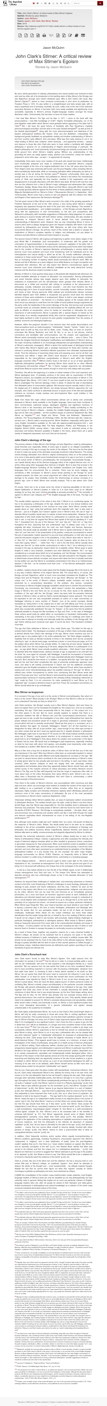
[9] (46, 365)
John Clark (36, 21)
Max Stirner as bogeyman (30, 83)
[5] (58, 173)
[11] (34, 415)
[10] (62, 407)
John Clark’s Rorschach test (31, 85)
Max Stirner (46, 21)
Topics (52, 1402)
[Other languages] (45, 3)
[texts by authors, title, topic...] (38, 3)
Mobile (72, 1402)
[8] (37, 360)
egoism (28, 21)
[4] (37, 131)
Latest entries (62, 1402)
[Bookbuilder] (49, 3)
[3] (76, 128)
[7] (42, 256)
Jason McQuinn (31, 18)
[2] (20, 125)
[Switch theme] (68, 3)
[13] (28, 817)
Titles (38, 1402)
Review (55, 21)
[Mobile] (53, 3)
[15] (43, 960)
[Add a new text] (65, 3)
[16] (31, 1026)
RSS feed (30, 1402)
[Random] (61, 3)
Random (21, 1402)
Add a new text (83, 1402)
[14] (28, 877)
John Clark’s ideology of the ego (32, 81)
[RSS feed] (57, 3)
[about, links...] (41, 3)
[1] (29, 101)
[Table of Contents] (34, 3)
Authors (45, 1402)
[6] (61, 197)
